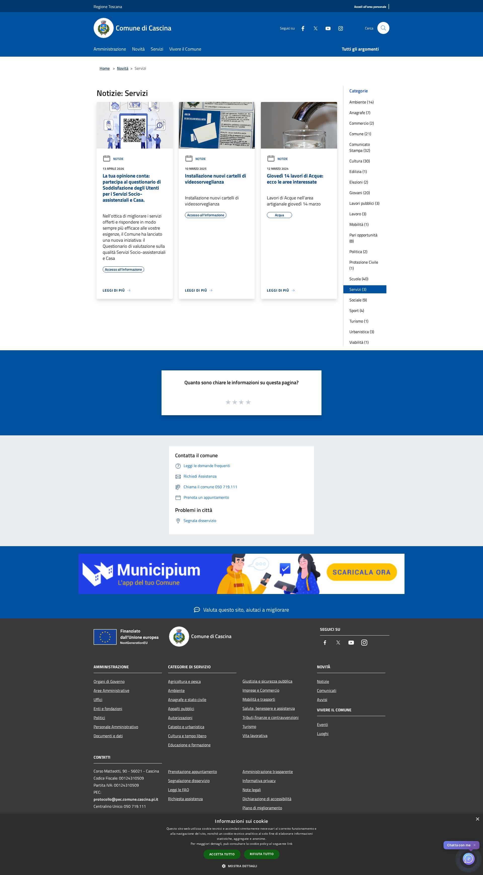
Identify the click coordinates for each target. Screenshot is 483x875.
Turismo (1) (358, 321)
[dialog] (241, 844)
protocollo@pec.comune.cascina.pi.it (126, 799)
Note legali (252, 790)
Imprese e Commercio (261, 690)
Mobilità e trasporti (259, 699)
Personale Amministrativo (116, 727)
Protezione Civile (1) (363, 265)
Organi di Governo (109, 681)
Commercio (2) (361, 123)
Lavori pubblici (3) (364, 203)
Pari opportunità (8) (363, 238)
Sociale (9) (358, 300)
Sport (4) (356, 310)
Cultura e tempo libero (187, 736)
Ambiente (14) (361, 102)
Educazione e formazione (189, 745)
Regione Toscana (108, 7)
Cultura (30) (359, 161)
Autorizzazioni (180, 718)
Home (105, 68)
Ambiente (176, 690)
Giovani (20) (359, 193)
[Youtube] (326, 27)
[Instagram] (339, 27)
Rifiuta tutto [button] (262, 854)
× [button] (477, 819)
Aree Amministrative (111, 690)
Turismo (249, 726)
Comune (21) (360, 134)
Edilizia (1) (358, 171)
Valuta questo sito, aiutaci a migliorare (245, 610)
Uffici (98, 699)
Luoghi (323, 733)
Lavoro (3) (357, 214)
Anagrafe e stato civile (187, 699)
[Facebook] (301, 27)
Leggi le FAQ (178, 790)
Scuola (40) (358, 279)
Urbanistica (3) (361, 332)
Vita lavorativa (255, 735)
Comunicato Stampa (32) (359, 147)
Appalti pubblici (181, 709)
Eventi (322, 724)
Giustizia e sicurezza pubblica (267, 681)
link (289, 844)
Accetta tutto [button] (222, 854)
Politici (99, 718)
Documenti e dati (108, 736)
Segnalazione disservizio (189, 781)
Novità (122, 68)
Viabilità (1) (359, 342)
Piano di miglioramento (262, 808)
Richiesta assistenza (185, 799)
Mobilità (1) (359, 224)
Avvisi (322, 699)
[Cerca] (383, 28)
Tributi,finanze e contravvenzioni (271, 717)
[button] (241, 866)
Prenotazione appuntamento (192, 771)
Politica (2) (358, 252)
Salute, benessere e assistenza (269, 708)
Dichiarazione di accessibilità (267, 799)
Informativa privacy (259, 781)
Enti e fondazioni (108, 709)
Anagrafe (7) (359, 113)
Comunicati (326, 690)
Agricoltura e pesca (184, 681)
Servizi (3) (357, 289)
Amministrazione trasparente (268, 771)
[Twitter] (313, 27)
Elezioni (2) (358, 182)
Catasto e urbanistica (186, 727)
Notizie (118, 158)
